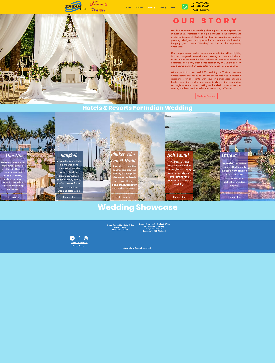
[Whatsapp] (72, 238)
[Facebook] (79, 238)
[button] (14, 156)
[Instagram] (86, 238)
